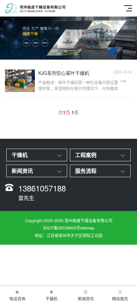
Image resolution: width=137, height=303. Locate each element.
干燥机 (52, 298)
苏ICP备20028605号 (61, 227)
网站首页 (120, 298)
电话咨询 (17, 298)
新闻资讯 (86, 298)
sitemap (87, 227)
